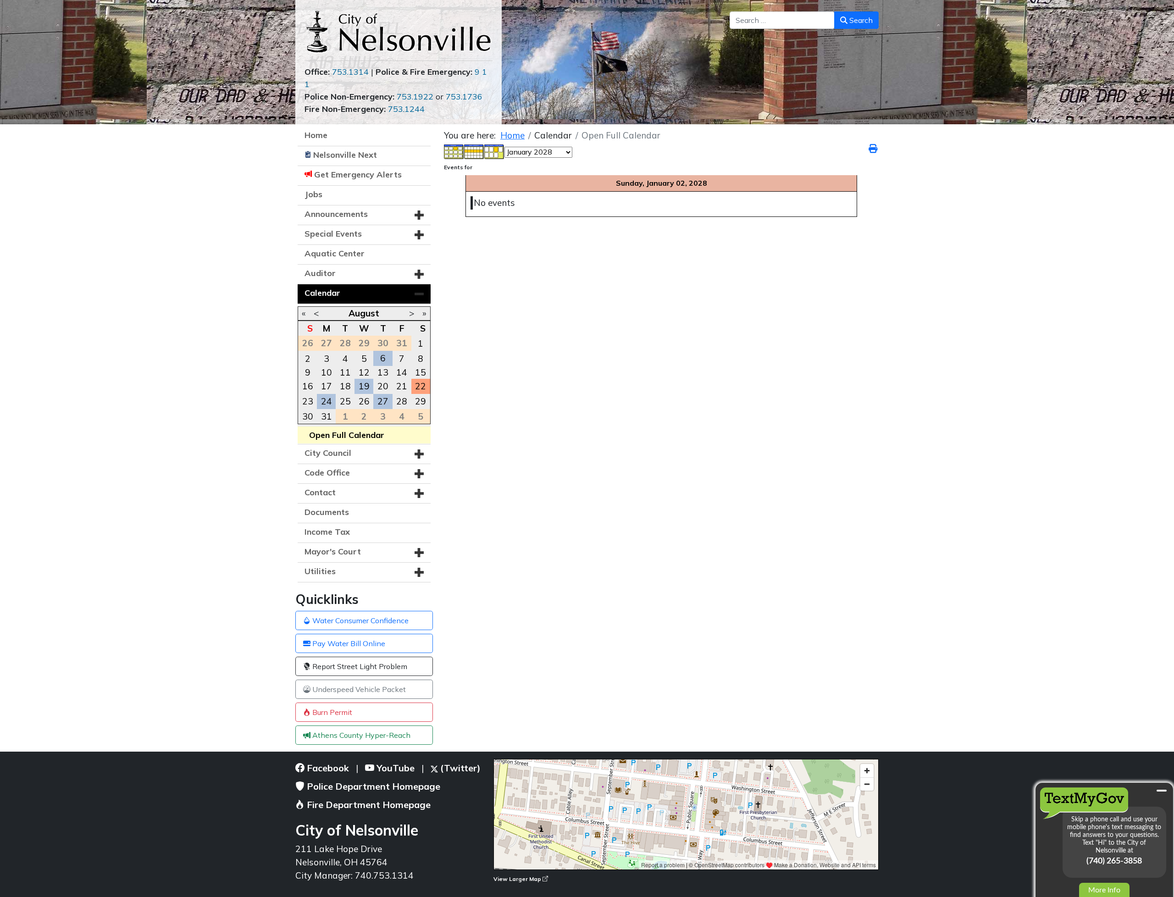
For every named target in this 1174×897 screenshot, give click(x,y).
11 (345, 372)
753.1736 (464, 96)
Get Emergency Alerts (358, 174)
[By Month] (454, 150)
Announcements (336, 214)
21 (401, 386)
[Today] (494, 150)
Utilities (320, 571)
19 (364, 386)
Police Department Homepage (372, 786)
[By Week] (474, 150)
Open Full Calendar (346, 435)
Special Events (333, 233)
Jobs (313, 194)
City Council (328, 453)
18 (345, 386)
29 (420, 401)
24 (326, 401)
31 (326, 416)
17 (326, 386)
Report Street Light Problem (358, 666)
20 (382, 386)
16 (307, 386)
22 (420, 386)
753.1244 (406, 109)
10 (326, 372)
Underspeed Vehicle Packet (358, 689)
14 (401, 372)
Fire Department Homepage (368, 804)
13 (382, 372)
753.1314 (350, 71)
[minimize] (1161, 790)
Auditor (320, 273)
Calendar (322, 293)
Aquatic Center (335, 253)
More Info (1104, 890)
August (364, 313)
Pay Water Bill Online (347, 643)
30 (307, 416)
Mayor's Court (333, 551)
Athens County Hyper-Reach (360, 735)
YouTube (394, 768)
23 (307, 401)
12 (364, 372)
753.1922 (415, 96)
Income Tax (327, 531)
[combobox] (782, 20)
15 (420, 372)
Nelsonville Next (345, 155)
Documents (327, 512)
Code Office (327, 472)
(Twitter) (459, 768)
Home (316, 135)
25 (345, 401)
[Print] (874, 148)
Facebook (327, 768)
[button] (419, 215)
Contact (320, 492)
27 (382, 401)
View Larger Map (518, 878)
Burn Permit (331, 712)
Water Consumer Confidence (359, 620)
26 (364, 401)
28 (401, 401)
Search (860, 20)
